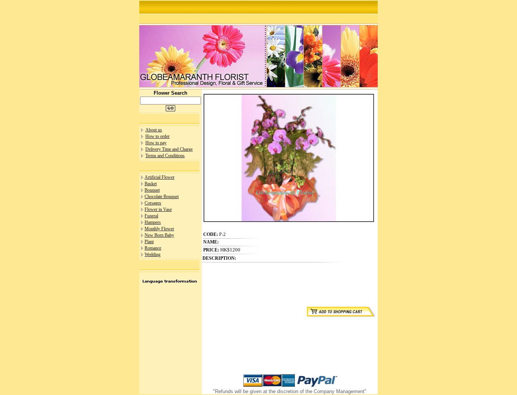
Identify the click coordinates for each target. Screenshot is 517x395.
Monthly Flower (159, 228)
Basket (151, 183)
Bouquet (152, 190)
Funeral (151, 216)
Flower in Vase (158, 209)
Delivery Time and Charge (169, 149)
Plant (149, 241)
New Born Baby (159, 235)
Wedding (152, 254)
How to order (157, 136)
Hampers (153, 222)
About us (153, 130)
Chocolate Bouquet (162, 196)
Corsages (153, 203)
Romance (153, 248)
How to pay (156, 142)
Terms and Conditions (165, 155)
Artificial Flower (159, 177)
